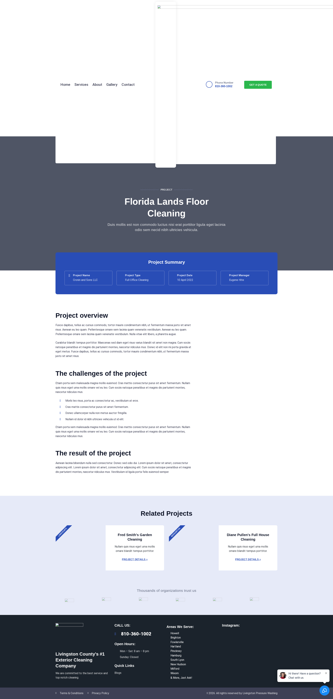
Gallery (111, 85)
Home (65, 85)
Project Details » (135, 559)
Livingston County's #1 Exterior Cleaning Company (80, 659)
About (97, 85)
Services (81, 85)
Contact (128, 85)
